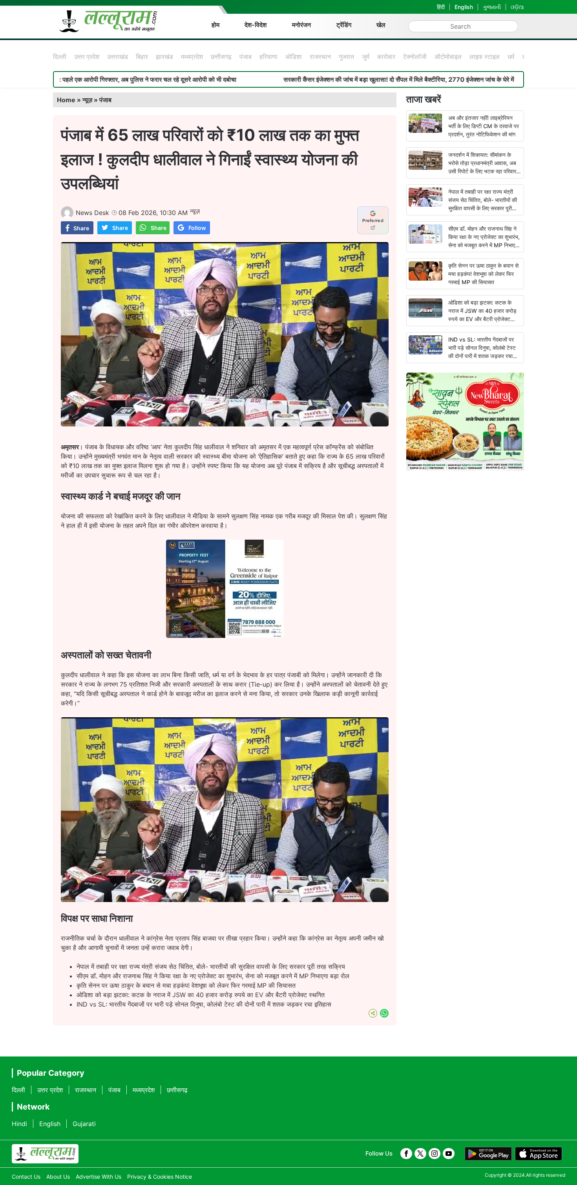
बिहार (142, 57)
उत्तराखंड (117, 57)
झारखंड (164, 57)
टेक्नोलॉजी (415, 57)
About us (58, 1176)
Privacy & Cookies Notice (159, 1176)
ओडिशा (293, 57)
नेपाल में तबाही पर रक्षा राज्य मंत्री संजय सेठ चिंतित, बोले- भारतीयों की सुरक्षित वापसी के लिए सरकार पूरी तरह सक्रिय (211, 966)
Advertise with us (98, 1176)
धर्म (511, 57)
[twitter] (420, 1153)
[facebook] (406, 1153)
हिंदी (441, 7)
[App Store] (538, 1154)
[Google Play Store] (488, 1154)
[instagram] (434, 1153)
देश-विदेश (256, 25)
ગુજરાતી (492, 7)
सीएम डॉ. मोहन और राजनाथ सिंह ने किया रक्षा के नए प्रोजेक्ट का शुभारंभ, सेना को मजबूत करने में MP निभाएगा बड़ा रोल (213, 976)
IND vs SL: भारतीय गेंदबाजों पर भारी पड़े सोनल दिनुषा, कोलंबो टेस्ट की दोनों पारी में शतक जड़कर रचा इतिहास (204, 1004)
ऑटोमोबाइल (448, 57)
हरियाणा (268, 57)
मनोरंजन (301, 25)
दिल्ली (59, 57)
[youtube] (449, 1153)
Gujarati (84, 1124)
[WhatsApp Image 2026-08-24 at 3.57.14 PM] (225, 635)
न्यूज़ (87, 100)
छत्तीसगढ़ (221, 57)
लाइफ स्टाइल (484, 57)
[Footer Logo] (45, 1154)
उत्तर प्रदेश (86, 57)
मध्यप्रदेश (192, 57)
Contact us (26, 1176)
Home (66, 100)
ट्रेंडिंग (343, 25)
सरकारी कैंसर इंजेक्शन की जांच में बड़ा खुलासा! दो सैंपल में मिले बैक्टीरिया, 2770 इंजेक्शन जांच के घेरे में (329, 79)
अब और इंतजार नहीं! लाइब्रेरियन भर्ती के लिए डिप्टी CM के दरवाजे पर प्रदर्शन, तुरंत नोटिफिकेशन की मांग (483, 126)
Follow (197, 227)
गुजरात (346, 57)
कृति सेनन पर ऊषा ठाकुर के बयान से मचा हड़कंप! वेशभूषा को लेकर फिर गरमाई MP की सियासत (186, 985)
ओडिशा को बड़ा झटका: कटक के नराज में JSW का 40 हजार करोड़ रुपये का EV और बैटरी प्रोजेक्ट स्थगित (201, 995)
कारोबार (386, 57)
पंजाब (245, 57)
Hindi (19, 1124)
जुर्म (365, 57)
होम (215, 25)
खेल (380, 25)
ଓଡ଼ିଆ (517, 7)
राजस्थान (320, 57)
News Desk (92, 213)
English (464, 7)
